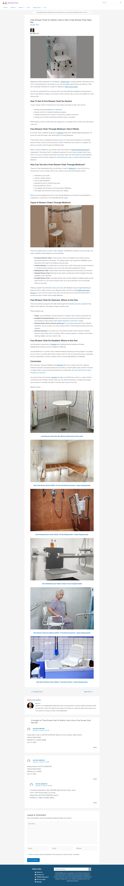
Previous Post (36, 692)
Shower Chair (34, 25)
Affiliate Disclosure (43, 877)
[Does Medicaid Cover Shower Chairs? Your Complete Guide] (62, 559)
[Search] (120, 2)
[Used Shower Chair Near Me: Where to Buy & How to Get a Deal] (62, 411)
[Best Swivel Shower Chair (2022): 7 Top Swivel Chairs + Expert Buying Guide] (62, 657)
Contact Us (40, 874)
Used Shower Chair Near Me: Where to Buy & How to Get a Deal (62, 436)
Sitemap (39, 882)
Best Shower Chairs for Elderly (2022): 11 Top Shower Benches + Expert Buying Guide (62, 633)
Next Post (88, 692)
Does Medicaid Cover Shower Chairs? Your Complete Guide (62, 583)
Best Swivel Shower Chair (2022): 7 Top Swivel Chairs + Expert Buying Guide (62, 682)
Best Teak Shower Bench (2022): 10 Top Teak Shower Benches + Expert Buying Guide (62, 485)
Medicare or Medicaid (55, 109)
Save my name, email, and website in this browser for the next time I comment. (54, 854)
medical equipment (63, 321)
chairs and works (57, 288)
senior (63, 114)
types (44, 251)
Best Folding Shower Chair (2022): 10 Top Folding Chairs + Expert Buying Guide (62, 534)
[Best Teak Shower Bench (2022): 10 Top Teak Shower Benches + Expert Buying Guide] (62, 461)
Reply (95, 747)
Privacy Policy (41, 879)
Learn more (85, 12)
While (32, 195)
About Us (39, 872)
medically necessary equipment (78, 304)
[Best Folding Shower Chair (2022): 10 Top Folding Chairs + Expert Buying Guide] (62, 510)
